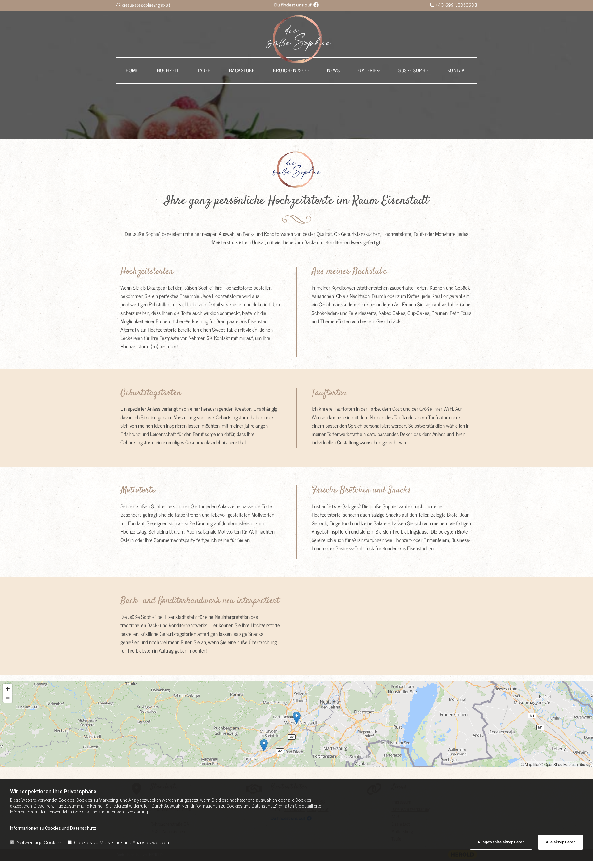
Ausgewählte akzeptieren (500, 842)
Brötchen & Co (291, 70)
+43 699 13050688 (456, 5)
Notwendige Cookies (39, 843)
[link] (369, 70)
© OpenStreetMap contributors (565, 764)
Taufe (203, 70)
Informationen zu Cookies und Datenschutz (53, 828)
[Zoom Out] (7, 698)
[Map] (296, 724)
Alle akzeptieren (560, 842)
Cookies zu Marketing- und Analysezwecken (121, 843)
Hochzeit (168, 70)
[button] (297, 718)
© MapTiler (530, 764)
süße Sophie (413, 70)
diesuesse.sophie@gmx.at (146, 5)
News (333, 70)
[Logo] (299, 39)
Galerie (367, 70)
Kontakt (457, 70)
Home (132, 70)
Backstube (241, 70)
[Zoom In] (7, 688)
